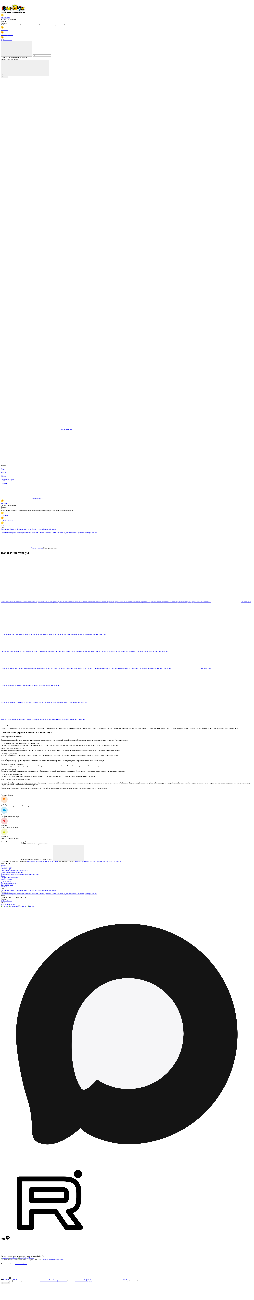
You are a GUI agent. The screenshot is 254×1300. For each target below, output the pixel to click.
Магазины (4, 533)
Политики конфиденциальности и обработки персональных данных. (98, 861)
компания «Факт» (21, 1264)
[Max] (127, 1159)
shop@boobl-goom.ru (8, 904)
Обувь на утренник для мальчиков (124, 651)
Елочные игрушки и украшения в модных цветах (117, 602)
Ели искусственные (70, 634)
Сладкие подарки (50, 702)
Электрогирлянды (44, 685)
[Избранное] (16, 445)
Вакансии (46, 529)
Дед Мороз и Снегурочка (93, 668)
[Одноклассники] (4, 1239)
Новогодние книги (46, 719)
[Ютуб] (49, 1239)
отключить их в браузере (83, 1281)
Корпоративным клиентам (29, 533)
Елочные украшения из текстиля (166, 602)
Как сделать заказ (14, 533)
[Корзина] (16, 460)
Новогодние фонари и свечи (74, 668)
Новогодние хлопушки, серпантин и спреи (144, 668)
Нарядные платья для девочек (80, 651)
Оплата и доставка (45, 533)
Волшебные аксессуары (34, 651)
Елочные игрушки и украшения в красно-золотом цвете (81, 602)
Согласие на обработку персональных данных (43, 861)
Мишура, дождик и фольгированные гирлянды (33, 668)
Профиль (125, 1279)
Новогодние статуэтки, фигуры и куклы (116, 668)
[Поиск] (16, 48)
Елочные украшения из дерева (144, 602)
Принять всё (5, 1283)
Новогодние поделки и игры (33, 702)
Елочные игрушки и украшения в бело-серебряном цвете (42, 602)
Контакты (13, 529)
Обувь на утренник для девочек (101, 651)
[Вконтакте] (2, 1239)
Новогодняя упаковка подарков (63, 719)
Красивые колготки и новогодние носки (56, 651)
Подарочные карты (70, 533)
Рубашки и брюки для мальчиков (147, 651)
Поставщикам (21, 529)
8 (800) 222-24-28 (6, 901)
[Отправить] (68, 853)
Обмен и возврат (58, 533)
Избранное (88, 1279)
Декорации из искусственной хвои (51, 634)
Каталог (3, 865)
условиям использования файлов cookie (53, 1281)
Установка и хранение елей (86, 634)
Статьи (29, 529)
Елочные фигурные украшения (188, 602)
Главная (6, 1279)
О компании (5, 529)
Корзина (51, 1279)
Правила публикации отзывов (87, 533)
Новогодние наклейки (57, 668)
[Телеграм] (8, 1239)
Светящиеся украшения (30, 685)
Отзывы (53, 529)
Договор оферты (37, 529)
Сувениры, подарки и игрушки (66, 702)
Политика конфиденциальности (53, 1259)
